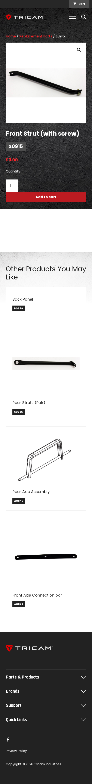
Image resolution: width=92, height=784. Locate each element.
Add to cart (46, 197)
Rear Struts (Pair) (28, 402)
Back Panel (22, 299)
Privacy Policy (16, 750)
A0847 (18, 604)
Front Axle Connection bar (37, 595)
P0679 (18, 308)
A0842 (18, 501)
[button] (79, 50)
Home (11, 36)
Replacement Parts (35, 36)
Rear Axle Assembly (31, 491)
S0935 (18, 412)
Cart (82, 4)
